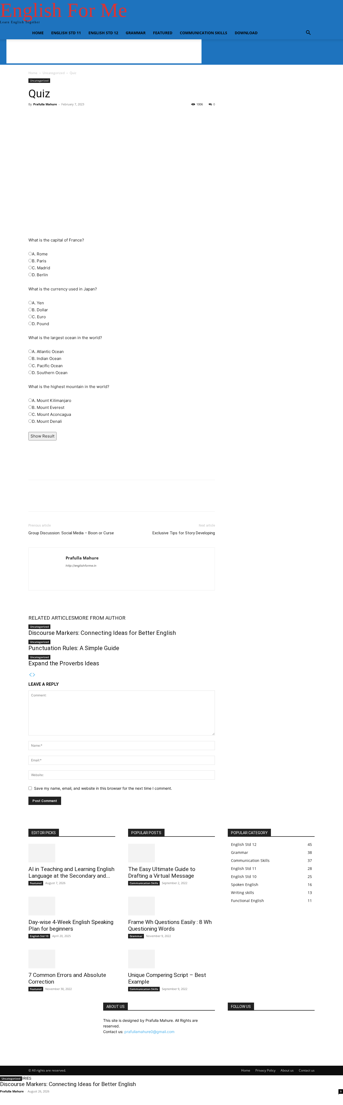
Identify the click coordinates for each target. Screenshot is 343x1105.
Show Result (42, 436)
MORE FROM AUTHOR (99, 618)
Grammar (136, 32)
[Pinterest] (58, 500)
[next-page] (34, 675)
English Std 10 (39, 936)
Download (246, 32)
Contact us (307, 1070)
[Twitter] (46, 500)
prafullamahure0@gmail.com (149, 1031)
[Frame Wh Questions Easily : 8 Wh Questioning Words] (171, 906)
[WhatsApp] (70, 500)
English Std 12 (103, 32)
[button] (308, 33)
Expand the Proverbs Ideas (63, 663)
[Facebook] (33, 500)
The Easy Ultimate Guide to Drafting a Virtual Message (161, 872)
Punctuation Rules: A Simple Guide (73, 648)
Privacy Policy (265, 1070)
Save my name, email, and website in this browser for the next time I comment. (103, 788)
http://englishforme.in (81, 565)
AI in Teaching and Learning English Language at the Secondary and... (71, 872)
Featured (162, 32)
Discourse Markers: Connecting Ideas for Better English (102, 633)
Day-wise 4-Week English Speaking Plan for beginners (70, 925)
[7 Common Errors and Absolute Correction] (71, 959)
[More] (164, 203)
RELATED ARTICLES (51, 618)
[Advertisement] (121, 148)
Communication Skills (203, 32)
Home (38, 32)
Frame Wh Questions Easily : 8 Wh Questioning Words (170, 925)
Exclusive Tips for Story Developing (183, 533)
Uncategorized (54, 73)
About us (287, 1070)
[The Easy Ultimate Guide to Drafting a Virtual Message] (171, 853)
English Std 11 (66, 32)
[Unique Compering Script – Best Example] (171, 959)
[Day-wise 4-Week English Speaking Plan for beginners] (71, 906)
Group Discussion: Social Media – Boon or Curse (71, 533)
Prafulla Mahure (45, 104)
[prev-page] (30, 675)
